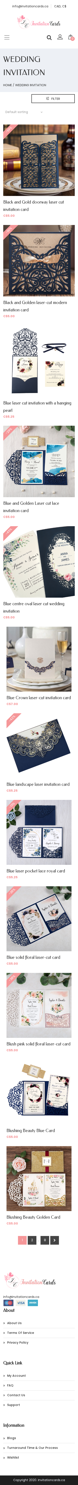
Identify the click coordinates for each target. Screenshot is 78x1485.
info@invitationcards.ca (21, 1297)
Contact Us (16, 1395)
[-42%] (39, 745)
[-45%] (39, 562)
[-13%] (39, 832)
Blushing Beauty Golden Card (33, 1217)
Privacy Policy (17, 1342)
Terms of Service (20, 1333)
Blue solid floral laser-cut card (33, 957)
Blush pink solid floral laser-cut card (38, 1044)
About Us (14, 1323)
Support (13, 1405)
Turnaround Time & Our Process (32, 1448)
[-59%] (39, 160)
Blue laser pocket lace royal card (35, 871)
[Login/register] (60, 38)
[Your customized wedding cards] (39, 28)
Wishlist (13, 1457)
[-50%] (39, 260)
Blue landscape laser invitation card (38, 784)
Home (7, 85)
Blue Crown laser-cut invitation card (38, 697)
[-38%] (39, 918)
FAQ (10, 1385)
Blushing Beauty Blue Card (30, 1130)
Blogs (11, 1438)
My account (16, 1375)
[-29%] (39, 461)
